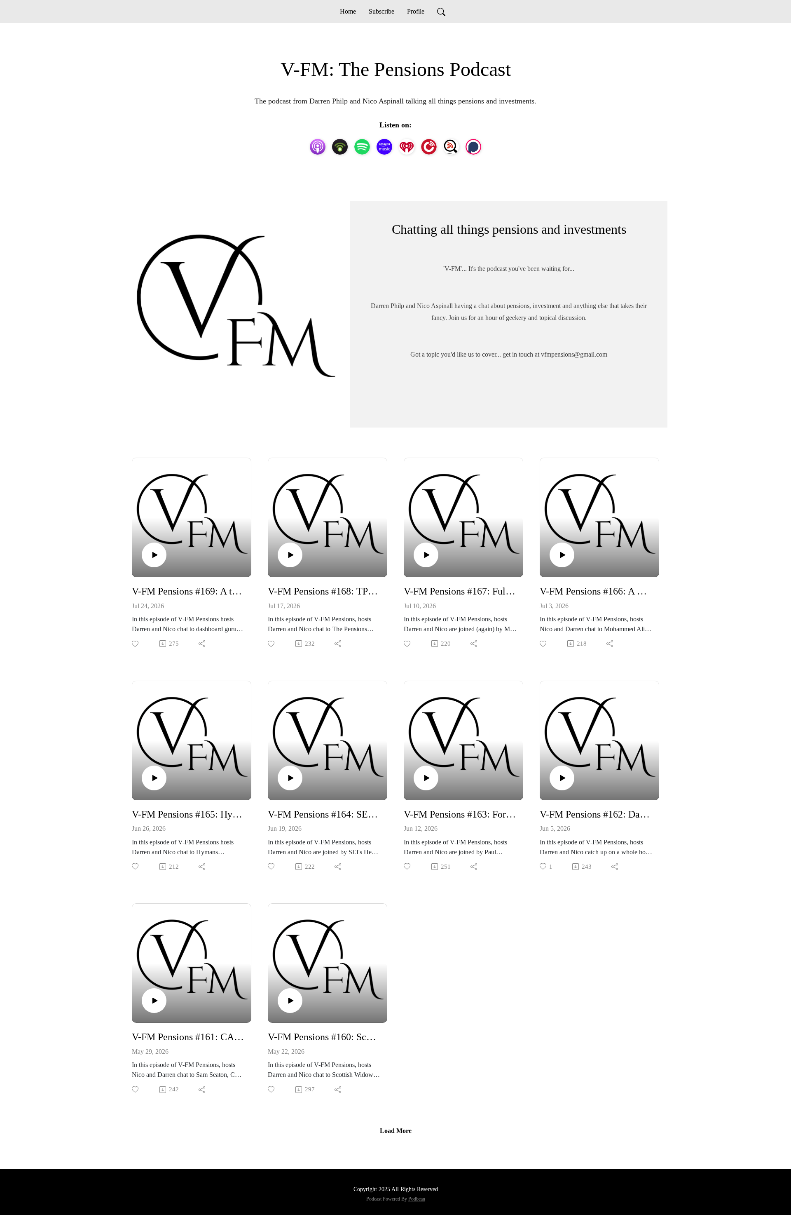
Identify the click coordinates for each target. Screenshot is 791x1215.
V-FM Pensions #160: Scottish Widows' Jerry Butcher (324, 1037)
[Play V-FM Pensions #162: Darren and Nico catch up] (562, 778)
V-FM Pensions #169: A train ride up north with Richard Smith (188, 591)
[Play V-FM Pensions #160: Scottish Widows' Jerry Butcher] (290, 1000)
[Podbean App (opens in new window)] (340, 147)
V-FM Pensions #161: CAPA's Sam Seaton (188, 1037)
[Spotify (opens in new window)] (362, 147)
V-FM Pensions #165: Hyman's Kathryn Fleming (188, 814)
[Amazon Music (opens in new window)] (384, 147)
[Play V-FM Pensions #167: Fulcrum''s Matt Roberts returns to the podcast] (426, 555)
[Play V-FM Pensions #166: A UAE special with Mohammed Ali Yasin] (562, 555)
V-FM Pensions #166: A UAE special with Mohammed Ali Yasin (596, 591)
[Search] (441, 11)
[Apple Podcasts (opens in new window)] (317, 147)
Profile (415, 11)
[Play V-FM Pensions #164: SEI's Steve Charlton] (290, 778)
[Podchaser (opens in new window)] (473, 147)
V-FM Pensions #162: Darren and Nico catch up (596, 814)
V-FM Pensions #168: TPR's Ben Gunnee (324, 591)
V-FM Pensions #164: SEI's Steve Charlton (324, 814)
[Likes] (135, 643)
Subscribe (381, 11)
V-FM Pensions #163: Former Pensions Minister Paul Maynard (460, 814)
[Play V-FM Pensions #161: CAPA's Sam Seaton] (154, 1000)
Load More (396, 1130)
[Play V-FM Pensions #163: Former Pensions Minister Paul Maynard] (426, 778)
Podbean (416, 1199)
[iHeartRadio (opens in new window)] (406, 147)
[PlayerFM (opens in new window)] (429, 147)
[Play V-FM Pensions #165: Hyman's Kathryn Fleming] (154, 778)
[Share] (202, 643)
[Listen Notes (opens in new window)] (451, 147)
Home (348, 11)
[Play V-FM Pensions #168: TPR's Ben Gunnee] (290, 555)
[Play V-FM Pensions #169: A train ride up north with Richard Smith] (154, 555)
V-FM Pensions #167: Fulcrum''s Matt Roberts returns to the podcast (460, 591)
